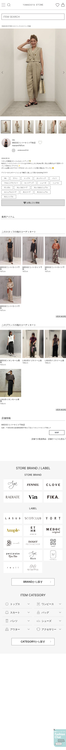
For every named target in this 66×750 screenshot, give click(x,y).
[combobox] (33, 17)
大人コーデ (27, 192)
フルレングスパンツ (11, 183)
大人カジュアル (42, 192)
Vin (5, 178)
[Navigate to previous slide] (2, 72)
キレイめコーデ (22, 187)
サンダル (7, 187)
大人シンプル (8, 197)
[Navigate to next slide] (63, 72)
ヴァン (15, 178)
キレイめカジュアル (41, 187)
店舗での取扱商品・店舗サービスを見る (48, 439)
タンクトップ (41, 178)
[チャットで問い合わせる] (60, 738)
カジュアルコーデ (10, 192)
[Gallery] (33, 72)
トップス (27, 178)
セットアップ (29, 183)
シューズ (43, 183)
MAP (57, 432)
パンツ (54, 178)
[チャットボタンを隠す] (54, 729)
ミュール (56, 183)
